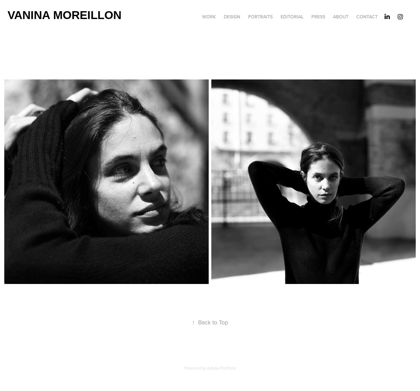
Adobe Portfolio (221, 368)
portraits (260, 16)
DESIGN (232, 16)
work (209, 16)
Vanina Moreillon (64, 15)
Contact (367, 16)
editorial (292, 16)
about (340, 16)
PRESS (318, 16)
